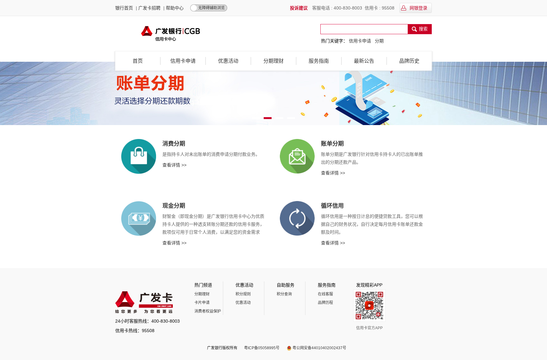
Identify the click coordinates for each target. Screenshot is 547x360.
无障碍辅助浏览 (211, 8)
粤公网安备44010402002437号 (319, 348)
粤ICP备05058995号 (262, 348)
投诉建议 (299, 7)
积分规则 (243, 294)
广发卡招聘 (149, 7)
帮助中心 (175, 7)
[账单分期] (273, 93)
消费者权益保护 (207, 311)
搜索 (423, 29)
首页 (138, 61)
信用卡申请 (360, 40)
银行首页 (124, 7)
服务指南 (319, 61)
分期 (379, 40)
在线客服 (325, 294)
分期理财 (273, 61)
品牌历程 (325, 302)
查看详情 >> (174, 164)
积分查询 (284, 294)
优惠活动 (228, 61)
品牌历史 (409, 61)
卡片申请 (202, 302)
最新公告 (364, 61)
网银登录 (417, 7)
